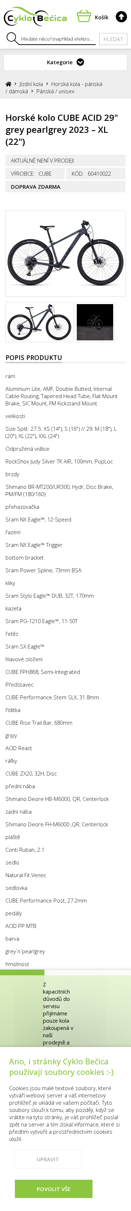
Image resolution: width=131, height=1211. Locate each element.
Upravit (48, 1159)
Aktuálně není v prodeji (42, 160)
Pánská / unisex (55, 91)
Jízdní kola (31, 83)
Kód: (78, 173)
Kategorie (60, 62)
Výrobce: (23, 173)
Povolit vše (54, 1188)
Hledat (113, 39)
